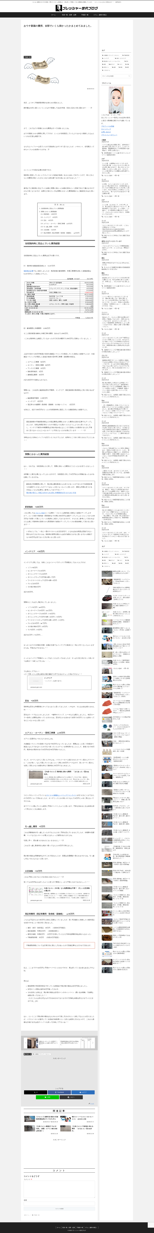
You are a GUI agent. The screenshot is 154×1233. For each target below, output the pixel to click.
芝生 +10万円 (48, 220)
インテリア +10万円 (50, 217)
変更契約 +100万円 (50, 214)
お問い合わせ (106, 132)
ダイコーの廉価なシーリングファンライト (61, 795)
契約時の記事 (28, 271)
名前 (25, 1200)
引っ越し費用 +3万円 (51, 226)
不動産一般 (28, 1054)
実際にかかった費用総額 (49, 211)
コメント (28, 1179)
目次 (56, 204)
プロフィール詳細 (107, 126)
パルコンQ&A (40, 513)
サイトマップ (106, 129)
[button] (71, 1097)
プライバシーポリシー (109, 135)
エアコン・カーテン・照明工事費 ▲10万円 (58, 223)
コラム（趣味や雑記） (91, 1227)
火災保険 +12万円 (50, 230)
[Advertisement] (59, 41)
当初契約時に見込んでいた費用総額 (52, 208)
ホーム (59, 1227)
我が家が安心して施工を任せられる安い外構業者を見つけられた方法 (51, 493)
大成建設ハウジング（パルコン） (42, 1054)
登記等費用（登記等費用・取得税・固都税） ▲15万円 (61, 233)
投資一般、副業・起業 (68, 1227)
